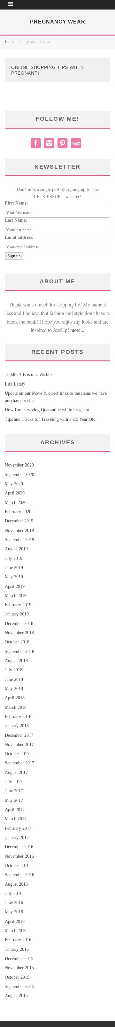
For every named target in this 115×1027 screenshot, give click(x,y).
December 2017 (19, 735)
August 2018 (16, 660)
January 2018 (17, 725)
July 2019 (13, 558)
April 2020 (15, 493)
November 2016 (19, 856)
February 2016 (18, 939)
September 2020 (19, 474)
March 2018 (16, 707)
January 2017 (17, 837)
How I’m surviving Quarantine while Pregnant (47, 409)
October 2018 (17, 642)
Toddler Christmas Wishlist (29, 374)
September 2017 (19, 763)
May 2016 (14, 912)
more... (77, 329)
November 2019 (19, 530)
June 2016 (14, 902)
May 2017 (14, 800)
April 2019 (15, 586)
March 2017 (16, 818)
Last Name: (16, 220)
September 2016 (19, 874)
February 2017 (18, 828)
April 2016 (15, 921)
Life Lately (15, 384)
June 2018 (14, 679)
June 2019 (14, 567)
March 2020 (16, 502)
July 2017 (13, 781)
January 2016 (17, 949)
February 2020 (18, 511)
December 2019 (19, 521)
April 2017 (15, 809)
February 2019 (18, 604)
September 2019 (19, 539)
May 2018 (14, 688)
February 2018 (18, 716)
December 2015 (19, 958)
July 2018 (13, 670)
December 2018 (19, 623)
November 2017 (19, 744)
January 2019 (17, 614)
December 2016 (19, 846)
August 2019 (16, 549)
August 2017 (16, 772)
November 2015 (19, 967)
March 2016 (16, 930)
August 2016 (16, 884)
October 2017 (17, 753)
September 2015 (19, 986)
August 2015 (16, 995)
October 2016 (17, 865)
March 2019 (16, 595)
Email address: (19, 237)
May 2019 (14, 576)
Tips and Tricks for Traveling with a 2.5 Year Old (50, 419)
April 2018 (15, 697)
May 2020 (14, 483)
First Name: (16, 203)
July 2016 (13, 893)
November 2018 (19, 632)
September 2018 (19, 651)
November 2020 (19, 465)
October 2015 (17, 977)
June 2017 (14, 791)
